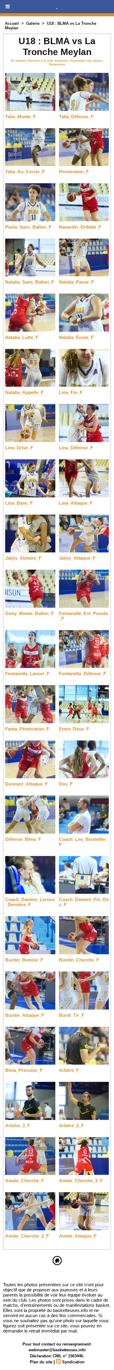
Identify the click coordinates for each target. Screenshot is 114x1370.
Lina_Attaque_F (75, 503)
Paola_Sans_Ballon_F (28, 226)
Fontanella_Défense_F (82, 673)
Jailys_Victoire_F (23, 558)
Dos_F (66, 783)
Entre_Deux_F (74, 728)
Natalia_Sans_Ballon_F (29, 282)
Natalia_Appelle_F (24, 392)
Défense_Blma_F (23, 839)
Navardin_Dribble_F (80, 226)
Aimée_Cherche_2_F (27, 1235)
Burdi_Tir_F (71, 1015)
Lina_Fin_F (70, 392)
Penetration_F (74, 171)
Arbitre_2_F (71, 1125)
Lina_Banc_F (19, 503)
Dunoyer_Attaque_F (26, 783)
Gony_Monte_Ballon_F (29, 613)
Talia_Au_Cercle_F (25, 171)
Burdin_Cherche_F (79, 959)
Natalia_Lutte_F (21, 337)
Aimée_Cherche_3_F (81, 1180)
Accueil (12, 23)
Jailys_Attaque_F (77, 558)
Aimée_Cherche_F (24, 1180)
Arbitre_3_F (17, 1125)
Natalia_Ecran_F (76, 337)
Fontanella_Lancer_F (27, 673)
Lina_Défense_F (76, 447)
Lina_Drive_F (19, 447)
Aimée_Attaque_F (78, 1235)
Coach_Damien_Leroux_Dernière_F (30, 902)
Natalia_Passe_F (76, 282)
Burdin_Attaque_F (24, 1015)
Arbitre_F (69, 1070)
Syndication (73, 1362)
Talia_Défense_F (76, 116)
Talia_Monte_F (20, 116)
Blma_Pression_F (24, 1070)
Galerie (33, 23)
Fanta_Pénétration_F (27, 728)
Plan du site (41, 1362)
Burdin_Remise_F (24, 959)
